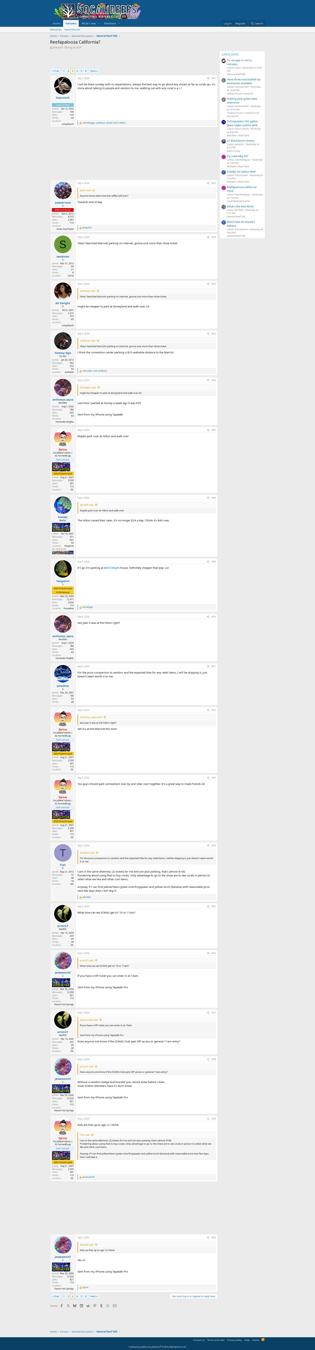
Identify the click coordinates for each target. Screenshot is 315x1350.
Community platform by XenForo (157, 1346)
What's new (88, 23)
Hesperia (69, 545)
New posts (55, 29)
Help (247, 1340)
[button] (98, 23)
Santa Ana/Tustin (65, 229)
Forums (71, 23)
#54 (214, 845)
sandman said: (88, 290)
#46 (214, 380)
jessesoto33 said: (89, 1019)
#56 (214, 953)
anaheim (69, 372)
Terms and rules (215, 1340)
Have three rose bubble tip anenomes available (243, 81)
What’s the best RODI (240, 206)
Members (110, 23)
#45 (214, 333)
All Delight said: (88, 387)
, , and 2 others (104, 122)
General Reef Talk (236, 74)
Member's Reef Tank (238, 135)
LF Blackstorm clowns (240, 140)
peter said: (85, 190)
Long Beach (68, 124)
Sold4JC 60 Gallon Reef (241, 171)
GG (72, 883)
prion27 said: (87, 960)
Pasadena (69, 608)
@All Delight (111, 567)
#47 (214, 430)
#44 (214, 283)
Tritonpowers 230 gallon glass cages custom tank (242, 123)
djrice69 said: (87, 504)
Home (56, 23)
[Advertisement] (116, 59)
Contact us (199, 1340)
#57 (214, 1012)
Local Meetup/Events (238, 201)
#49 (214, 561)
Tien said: (85, 1134)
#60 (214, 1237)
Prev (56, 71)
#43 (214, 237)
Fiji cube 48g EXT (237, 156)
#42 (214, 183)
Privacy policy (234, 1340)
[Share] (208, 78)
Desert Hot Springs (64, 1004)
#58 (214, 1059)
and (94, 370)
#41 (214, 78)
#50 (214, 616)
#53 (214, 777)
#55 (214, 906)
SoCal (71, 275)
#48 (214, 497)
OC (72, 489)
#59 (214, 1118)
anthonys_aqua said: (91, 717)
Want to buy (233, 151)
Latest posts (230, 54)
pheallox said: (87, 852)
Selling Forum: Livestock (240, 93)
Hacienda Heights (65, 421)
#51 (214, 666)
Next (93, 71)
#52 (214, 710)
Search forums (72, 29)
